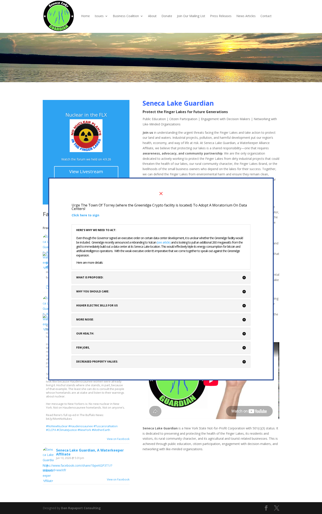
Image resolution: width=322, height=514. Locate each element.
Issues (99, 16)
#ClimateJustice (67, 430)
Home (85, 16)
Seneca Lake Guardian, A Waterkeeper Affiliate (90, 452)
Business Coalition (126, 16)
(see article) (164, 242)
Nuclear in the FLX (86, 114)
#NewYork (84, 430)
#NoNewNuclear (57, 426)
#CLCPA (51, 430)
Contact (266, 16)
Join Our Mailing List (191, 16)
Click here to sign (85, 215)
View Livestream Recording (86, 175)
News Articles (246, 16)
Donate (166, 16)
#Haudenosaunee (80, 426)
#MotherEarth (101, 430)
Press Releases (221, 16)
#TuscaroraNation (106, 426)
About (152, 16)
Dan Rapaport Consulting (81, 508)
